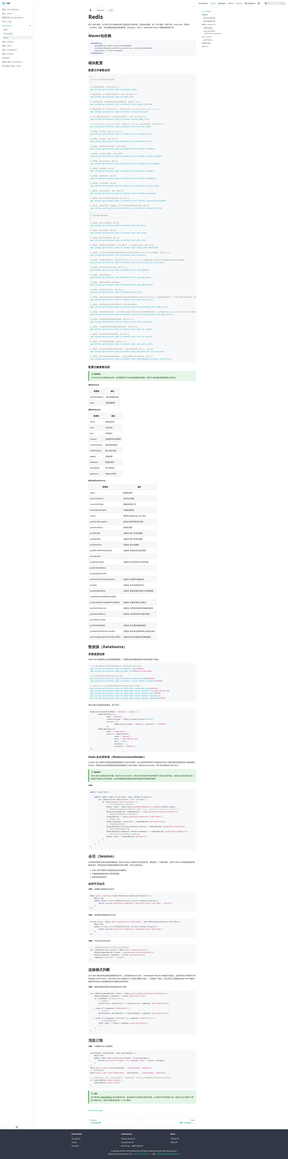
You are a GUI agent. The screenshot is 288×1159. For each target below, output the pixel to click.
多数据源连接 (208, 28)
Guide (212, 3)
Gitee (173, 1142)
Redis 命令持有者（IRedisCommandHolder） (213, 32)
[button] (17, 25)
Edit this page (97, 1110)
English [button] (251, 3)
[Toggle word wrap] (189, 77)
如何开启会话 (208, 40)
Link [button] (230, 3)
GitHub (174, 1138)
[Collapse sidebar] (17, 1127)
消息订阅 (205, 46)
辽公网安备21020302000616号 (167, 1154)
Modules (222, 3)
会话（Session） (207, 37)
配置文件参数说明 (209, 18)
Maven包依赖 (206, 11)
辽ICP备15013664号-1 (142, 1154)
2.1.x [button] (238, 3)
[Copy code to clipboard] (193, 43)
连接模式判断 (206, 43)
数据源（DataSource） (209, 24)
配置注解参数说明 (209, 21)
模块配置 (205, 15)
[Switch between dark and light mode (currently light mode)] (259, 3)
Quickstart (203, 3)
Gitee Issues (126, 1142)
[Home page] (90, 10)
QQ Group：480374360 (131, 1146)
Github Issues (127, 1138)
